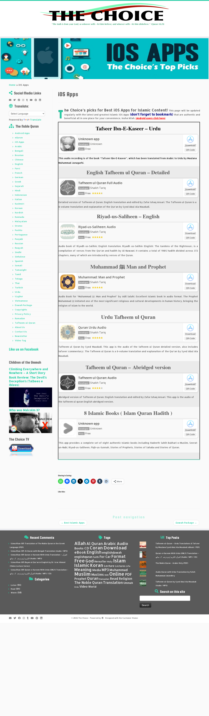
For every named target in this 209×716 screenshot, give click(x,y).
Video (83, 586)
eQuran (19, 137)
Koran (96, 565)
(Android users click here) (150, 118)
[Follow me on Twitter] (15, 100)
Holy (110, 561)
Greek (18, 181)
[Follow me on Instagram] (24, 100)
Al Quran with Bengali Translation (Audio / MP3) (46, 551)
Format (118, 556)
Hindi (17, 190)
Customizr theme (130, 618)
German (19, 177)
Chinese (19, 159)
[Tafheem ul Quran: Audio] (67, 382)
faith (96, 557)
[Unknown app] (67, 143)
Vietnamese (21, 300)
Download (190, 145)
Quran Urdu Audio (92, 327)
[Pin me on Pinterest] (37, 100)
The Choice (83, 618)
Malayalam (21, 221)
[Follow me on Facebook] (20, 100)
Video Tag (20, 340)
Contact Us (21, 331)
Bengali (19, 150)
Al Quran (94, 543)
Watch (14, 593)
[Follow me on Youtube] (32, 100)
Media (96, 570)
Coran (96, 548)
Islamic (81, 565)
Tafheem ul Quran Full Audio (100, 183)
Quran (93, 578)
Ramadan (20, 318)
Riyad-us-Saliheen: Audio (97, 227)
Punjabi (19, 239)
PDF (128, 574)
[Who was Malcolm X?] (30, 422)
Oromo (18, 225)
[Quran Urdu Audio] (67, 332)
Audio (122, 543)
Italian (18, 199)
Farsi (17, 168)
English (19, 164)
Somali (18, 265)
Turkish (19, 287)
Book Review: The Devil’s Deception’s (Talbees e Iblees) (28, 381)
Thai (17, 283)
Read (13, 589)
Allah (80, 543)
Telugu (19, 278)
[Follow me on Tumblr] (28, 100)
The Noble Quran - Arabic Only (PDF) (172, 563)
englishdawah (112, 552)
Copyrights (21, 309)
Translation (113, 582)
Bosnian (19, 155)
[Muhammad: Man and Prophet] (67, 281)
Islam (119, 561)
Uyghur (19, 296)
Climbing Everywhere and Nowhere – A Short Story (28, 371)
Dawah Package (23, 305)
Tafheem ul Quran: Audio (97, 378)
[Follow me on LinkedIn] (41, 100)
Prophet (80, 579)
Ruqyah (19, 248)
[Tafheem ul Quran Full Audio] (67, 187)
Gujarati (19, 186)
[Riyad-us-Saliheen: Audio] (67, 231)
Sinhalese (20, 256)
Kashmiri (19, 203)
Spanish (19, 261)
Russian (19, 243)
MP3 (105, 570)
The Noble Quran (88, 582)
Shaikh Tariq (98, 188)
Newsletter (21, 336)
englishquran (83, 557)
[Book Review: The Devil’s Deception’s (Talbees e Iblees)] (30, 397)
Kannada (19, 217)
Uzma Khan (16, 543)
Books (79, 548)
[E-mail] (11, 100)
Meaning (83, 569)
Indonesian (21, 195)
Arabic (18, 146)
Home (12, 84)
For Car (105, 557)
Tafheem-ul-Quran (25, 322)
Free (79, 561)
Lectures (120, 565)
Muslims (97, 574)
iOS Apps (19, 142)
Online (116, 574)
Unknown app (88, 139)
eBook (80, 552)
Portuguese (21, 234)
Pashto (18, 230)
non (106, 574)
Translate (35, 119)
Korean (19, 208)
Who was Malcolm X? (24, 410)
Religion (125, 578)
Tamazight (20, 270)
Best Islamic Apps (73, 522)
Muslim (82, 574)
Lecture (109, 566)
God (89, 560)
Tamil (18, 274)
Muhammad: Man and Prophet (101, 277)
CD (86, 548)
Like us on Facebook (24, 349)
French (18, 173)
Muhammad (118, 570)
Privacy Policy (23, 314)
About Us (20, 327)
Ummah (128, 582)
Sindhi (18, 252)
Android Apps (22, 133)
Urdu (17, 292)
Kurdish (19, 212)
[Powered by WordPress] (102, 617)
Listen (13, 585)
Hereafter (100, 561)
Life (128, 566)
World (92, 586)
